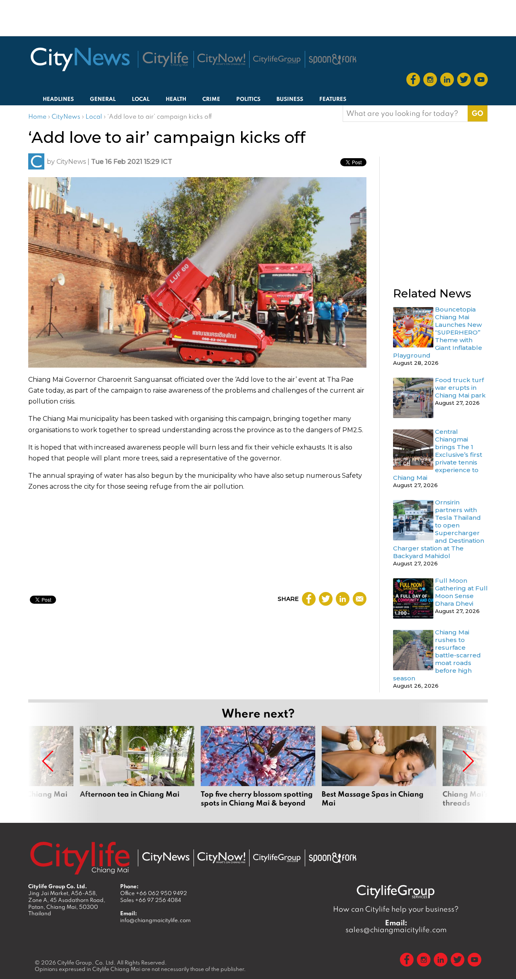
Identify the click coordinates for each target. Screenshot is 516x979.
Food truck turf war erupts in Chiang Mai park (460, 387)
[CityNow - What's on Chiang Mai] (221, 857)
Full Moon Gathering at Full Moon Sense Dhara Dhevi (461, 592)
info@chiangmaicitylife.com (155, 920)
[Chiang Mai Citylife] (165, 59)
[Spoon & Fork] (332, 59)
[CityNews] (79, 59)
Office (153, 893)
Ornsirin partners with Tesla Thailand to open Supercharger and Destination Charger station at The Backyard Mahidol (438, 529)
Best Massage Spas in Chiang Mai (379, 771)
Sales (150, 900)
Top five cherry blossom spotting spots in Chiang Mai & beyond (258, 771)
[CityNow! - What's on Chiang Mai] (221, 59)
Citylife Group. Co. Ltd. (86, 962)
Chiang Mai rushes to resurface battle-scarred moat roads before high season (437, 655)
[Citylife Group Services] (277, 59)
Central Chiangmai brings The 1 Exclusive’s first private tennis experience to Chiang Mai (437, 454)
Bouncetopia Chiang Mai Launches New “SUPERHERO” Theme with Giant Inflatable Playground (437, 332)
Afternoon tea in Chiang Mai (137, 771)
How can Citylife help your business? (396, 909)
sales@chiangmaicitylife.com (396, 926)
